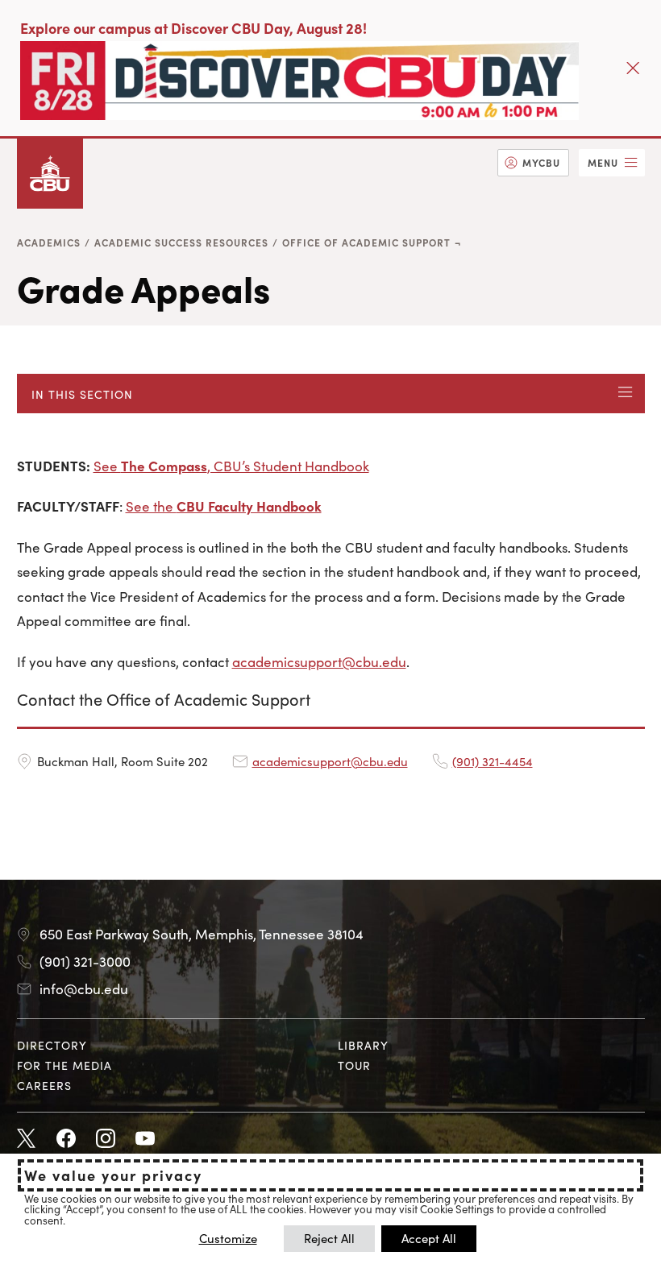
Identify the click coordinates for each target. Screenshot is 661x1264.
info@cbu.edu (83, 988)
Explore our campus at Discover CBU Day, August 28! (193, 28)
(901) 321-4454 (492, 760)
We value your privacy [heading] (113, 1175)
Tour (354, 1065)
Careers (44, 1085)
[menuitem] (533, 162)
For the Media (64, 1065)
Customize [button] (228, 1237)
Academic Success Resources (181, 242)
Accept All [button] (428, 1237)
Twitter (26, 1139)
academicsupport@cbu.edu (319, 661)
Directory (52, 1045)
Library (363, 1045)
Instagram (105, 1139)
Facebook (66, 1139)
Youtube (145, 1139)
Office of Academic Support (366, 242)
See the (224, 506)
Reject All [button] (329, 1237)
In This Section (82, 394)
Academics (49, 242)
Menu (603, 162)
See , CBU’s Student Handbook (231, 465)
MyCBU (541, 162)
